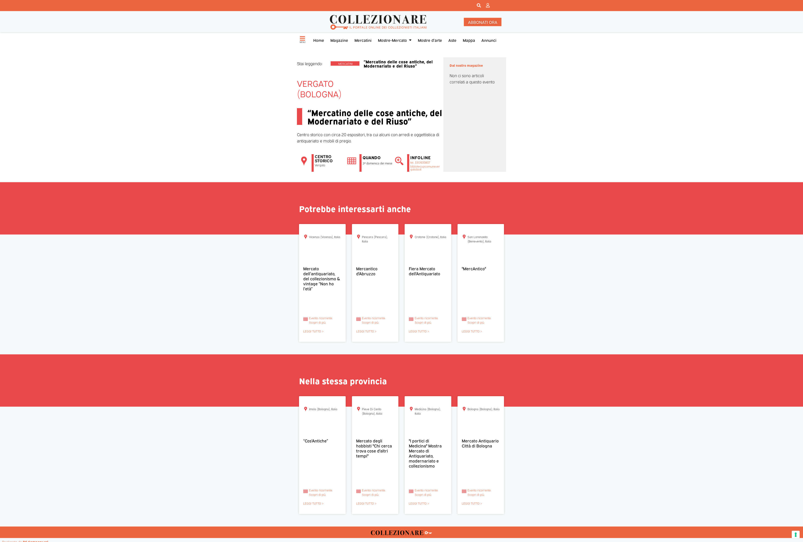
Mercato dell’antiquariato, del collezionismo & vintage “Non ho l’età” (321, 278)
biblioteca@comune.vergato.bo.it (425, 167)
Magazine (339, 40)
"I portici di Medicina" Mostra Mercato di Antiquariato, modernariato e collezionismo (425, 453)
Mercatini (363, 40)
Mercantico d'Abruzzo (366, 270)
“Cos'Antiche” (315, 440)
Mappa (469, 40)
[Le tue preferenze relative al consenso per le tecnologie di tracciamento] (796, 535)
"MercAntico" (474, 268)
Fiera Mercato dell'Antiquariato (424, 270)
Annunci (488, 40)
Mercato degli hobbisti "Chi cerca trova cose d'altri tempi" (374, 448)
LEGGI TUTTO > (313, 331)
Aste (452, 40)
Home (318, 40)
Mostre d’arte (430, 40)
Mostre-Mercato (392, 40)
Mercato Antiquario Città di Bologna (480, 443)
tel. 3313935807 (420, 162)
